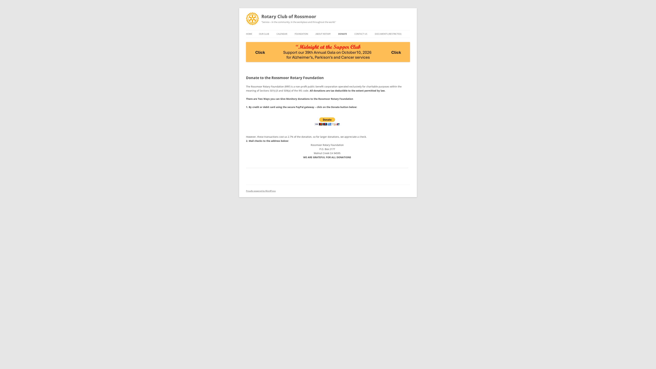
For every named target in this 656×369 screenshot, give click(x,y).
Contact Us (360, 33)
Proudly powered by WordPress (261, 190)
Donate (342, 33)
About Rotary (323, 33)
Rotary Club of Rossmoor (288, 16)
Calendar (282, 33)
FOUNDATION (301, 33)
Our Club (264, 33)
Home (249, 33)
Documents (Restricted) (388, 33)
